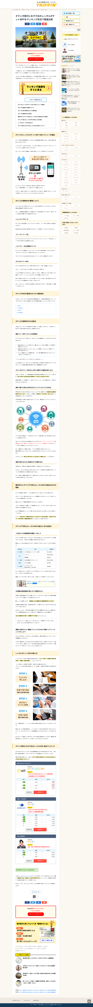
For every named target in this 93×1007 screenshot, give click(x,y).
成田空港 (66, 227)
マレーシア (66, 141)
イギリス (66, 161)
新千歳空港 (76, 233)
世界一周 (66, 218)
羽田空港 (76, 227)
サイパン (66, 150)
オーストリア (66, 164)
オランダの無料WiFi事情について (26, 107)
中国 (66, 125)
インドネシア (66, 133)
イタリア (76, 161)
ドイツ (66, 174)
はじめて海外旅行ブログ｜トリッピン (46, 2)
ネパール (66, 208)
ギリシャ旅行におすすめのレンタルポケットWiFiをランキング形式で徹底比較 (37, 990)
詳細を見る (29, 792)
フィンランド (76, 177)
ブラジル (66, 197)
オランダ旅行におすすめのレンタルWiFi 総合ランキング (31, 125)
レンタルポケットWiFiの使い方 (25, 122)
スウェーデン (66, 169)
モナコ (76, 182)
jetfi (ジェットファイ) (23, 763)
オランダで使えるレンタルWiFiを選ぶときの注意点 (30, 119)
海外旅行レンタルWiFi (42, 946)
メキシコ (66, 199)
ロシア (66, 185)
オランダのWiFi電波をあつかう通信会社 (27, 110)
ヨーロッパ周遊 (76, 215)
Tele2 (19, 310)
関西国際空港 (66, 230)
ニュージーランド (76, 191)
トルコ (76, 205)
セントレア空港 (76, 230)
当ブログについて (16, 1000)
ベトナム (76, 139)
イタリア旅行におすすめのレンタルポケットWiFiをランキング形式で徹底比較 (37, 992)
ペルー (76, 197)
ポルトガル (66, 182)
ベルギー (76, 180)
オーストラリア (66, 191)
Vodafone (20, 312)
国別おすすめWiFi (33, 946)
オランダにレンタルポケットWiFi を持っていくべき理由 (31, 104)
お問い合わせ (36, 1000)
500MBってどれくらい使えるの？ (27, 870)
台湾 (76, 122)
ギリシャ (66, 167)
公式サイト (40, 792)
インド (66, 205)
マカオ (66, 127)
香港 (76, 125)
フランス (66, 180)
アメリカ (66, 156)
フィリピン (66, 139)
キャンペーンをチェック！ (36, 59)
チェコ (66, 172)
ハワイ (66, 147)
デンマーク (76, 172)
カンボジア (76, 133)
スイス (76, 167)
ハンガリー (66, 177)
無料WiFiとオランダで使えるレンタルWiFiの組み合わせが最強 (32, 116)
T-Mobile (20, 308)
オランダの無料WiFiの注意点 (25, 113)
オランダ (76, 164)
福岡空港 (66, 233)
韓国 (66, 122)
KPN (19, 305)
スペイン (76, 169)
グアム (76, 147)
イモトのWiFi (21, 836)
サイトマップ (27, 1000)
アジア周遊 (66, 215)
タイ (76, 136)
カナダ (76, 156)
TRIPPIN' (47, 5)
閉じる (40, 99)
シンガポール (66, 136)
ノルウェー (76, 174)
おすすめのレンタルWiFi (22, 946)
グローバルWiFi (21, 799)
